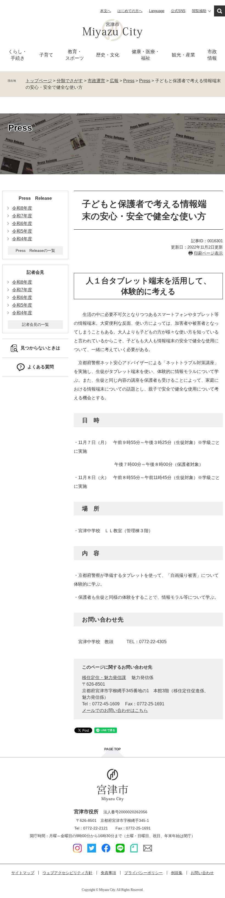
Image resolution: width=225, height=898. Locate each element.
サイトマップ (22, 873)
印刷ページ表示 (208, 253)
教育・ (74, 55)
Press (128, 80)
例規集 (176, 873)
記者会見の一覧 (35, 324)
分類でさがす (70, 80)
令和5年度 (22, 231)
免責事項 (108, 873)
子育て (46, 55)
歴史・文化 (107, 55)
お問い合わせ (202, 873)
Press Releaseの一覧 (35, 250)
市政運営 (96, 80)
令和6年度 (22, 223)
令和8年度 (22, 208)
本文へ (105, 11)
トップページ (39, 80)
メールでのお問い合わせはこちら (115, 710)
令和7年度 (22, 215)
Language (156, 11)
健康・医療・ (146, 55)
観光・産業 (183, 55)
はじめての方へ (129, 11)
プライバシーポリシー (143, 873)
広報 (114, 80)
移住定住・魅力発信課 (104, 677)
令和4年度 (22, 238)
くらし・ (17, 55)
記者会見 (35, 272)
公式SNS (178, 11)
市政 (212, 55)
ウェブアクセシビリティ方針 (67, 873)
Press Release (35, 198)
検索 (219, 10)
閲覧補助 (199, 11)
